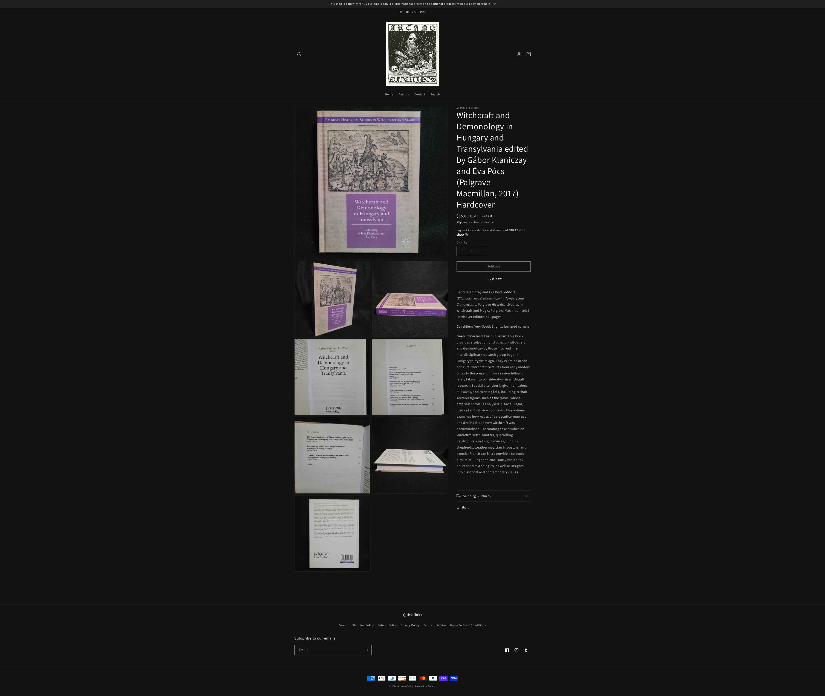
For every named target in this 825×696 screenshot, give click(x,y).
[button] (299, 54)
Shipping (462, 222)
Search (343, 625)
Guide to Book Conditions (468, 625)
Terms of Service (434, 625)
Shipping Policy (363, 625)
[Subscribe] (366, 650)
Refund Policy (387, 625)
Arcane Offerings (406, 686)
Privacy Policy (410, 625)
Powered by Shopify (425, 686)
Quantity (462, 242)
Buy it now (494, 279)
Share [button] (465, 507)
